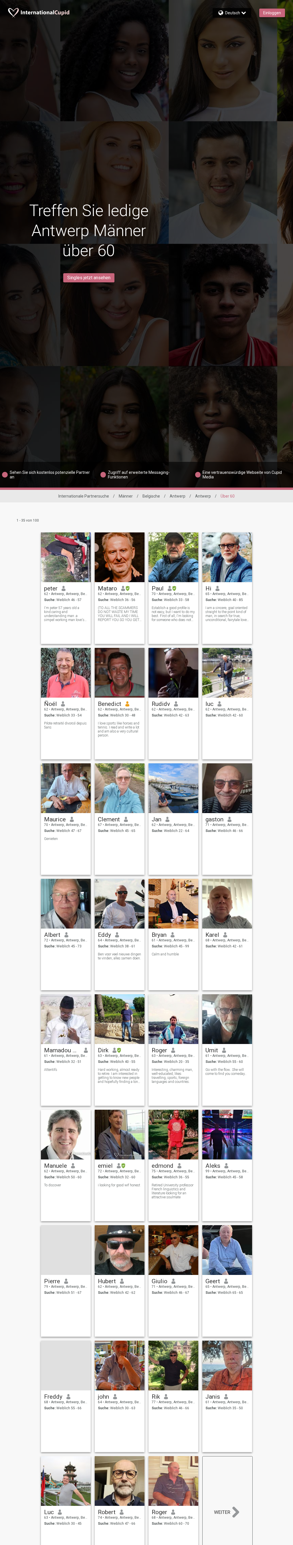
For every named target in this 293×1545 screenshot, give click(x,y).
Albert (52, 934)
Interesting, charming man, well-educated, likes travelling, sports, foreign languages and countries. (172, 1076)
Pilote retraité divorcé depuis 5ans (65, 725)
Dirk (103, 1050)
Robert (107, 1512)
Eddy (104, 934)
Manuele (55, 1165)
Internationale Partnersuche (83, 496)
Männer (126, 496)
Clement (109, 819)
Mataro (107, 588)
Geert (212, 1281)
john (103, 1396)
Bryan (159, 934)
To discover (52, 1185)
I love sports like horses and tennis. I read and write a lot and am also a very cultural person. (118, 729)
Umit (211, 1050)
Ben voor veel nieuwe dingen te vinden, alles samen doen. (119, 956)
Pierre (52, 1281)
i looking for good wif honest (119, 1185)
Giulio (159, 1281)
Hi (208, 588)
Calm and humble (165, 954)
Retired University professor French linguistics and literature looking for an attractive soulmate (172, 1191)
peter (51, 588)
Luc (49, 1512)
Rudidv (161, 703)
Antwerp (177, 496)
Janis (212, 1396)
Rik (156, 1396)
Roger (159, 1050)
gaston (214, 819)
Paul (158, 588)
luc (209, 703)
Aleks (212, 1165)
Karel (212, 934)
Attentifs (50, 1070)
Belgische (151, 496)
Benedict (109, 703)
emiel (105, 1165)
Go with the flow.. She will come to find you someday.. (225, 1072)
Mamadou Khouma (62, 1050)
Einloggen (272, 13)
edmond (162, 1165)
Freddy (53, 1396)
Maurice (55, 819)
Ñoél (50, 703)
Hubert (107, 1281)
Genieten (51, 839)
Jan (156, 819)
